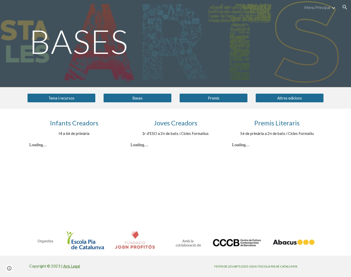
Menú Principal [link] (317, 7)
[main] (150, 43)
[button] (345, 7)
